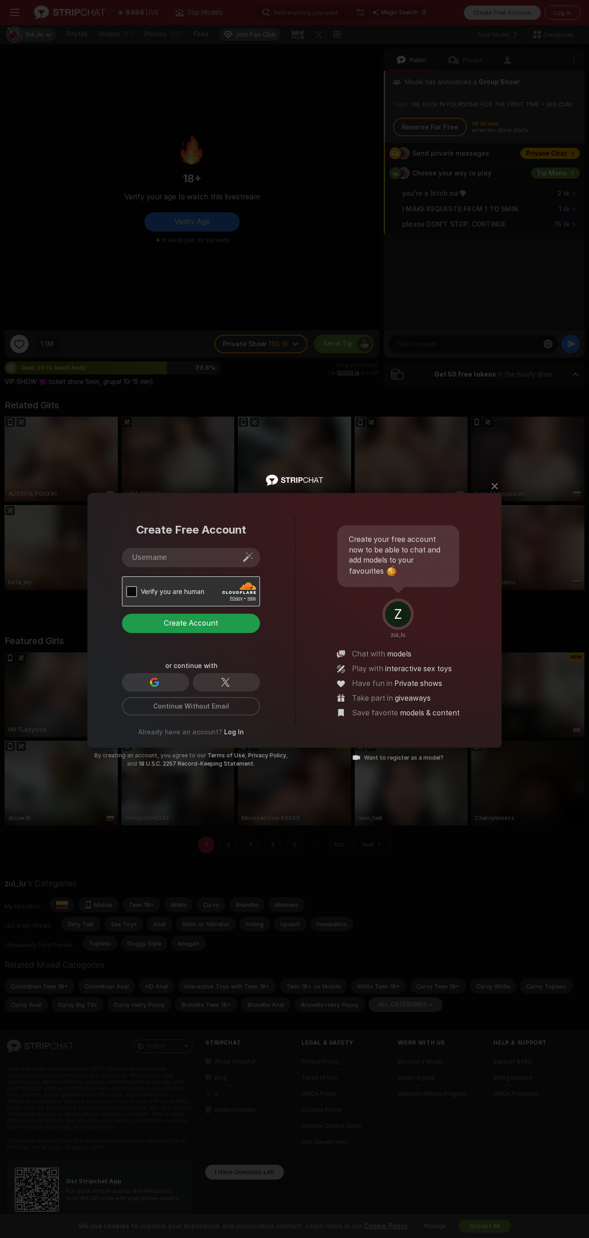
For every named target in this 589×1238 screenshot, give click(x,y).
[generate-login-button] (248, 557)
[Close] (495, 486)
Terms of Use (226, 755)
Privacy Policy (267, 755)
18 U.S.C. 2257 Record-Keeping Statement (196, 764)
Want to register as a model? (404, 758)
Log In (234, 732)
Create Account (191, 623)
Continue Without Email (191, 706)
